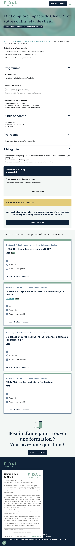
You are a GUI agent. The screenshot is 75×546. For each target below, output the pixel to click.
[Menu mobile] (70, 3)
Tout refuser (8, 536)
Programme (12, 68)
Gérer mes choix (22, 536)
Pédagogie (11, 149)
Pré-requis (11, 135)
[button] (4, 542)
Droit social (13, 41)
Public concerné (15, 116)
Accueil (6, 41)
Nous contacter (37, 222)
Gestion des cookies (16, 539)
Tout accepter (36, 536)
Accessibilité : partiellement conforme (52, 539)
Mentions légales (31, 539)
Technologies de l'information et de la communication (23, 26)
